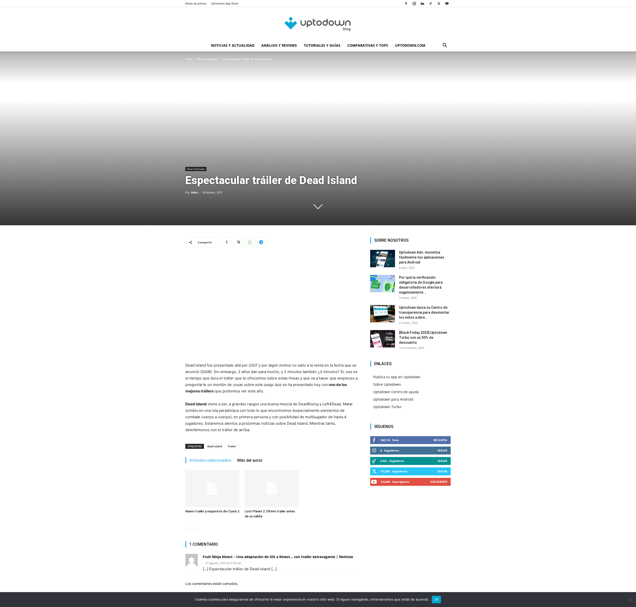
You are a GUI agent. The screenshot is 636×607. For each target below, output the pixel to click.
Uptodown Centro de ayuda (396, 391)
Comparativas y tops (367, 45)
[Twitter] (438, 3)
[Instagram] (414, 3)
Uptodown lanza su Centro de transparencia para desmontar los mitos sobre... (424, 312)
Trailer (232, 446)
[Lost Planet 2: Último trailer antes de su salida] (272, 488)
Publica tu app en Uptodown (397, 377)
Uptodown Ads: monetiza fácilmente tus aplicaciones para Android (421, 257)
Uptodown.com (410, 45)
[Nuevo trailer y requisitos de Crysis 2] (212, 488)
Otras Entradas (207, 59)
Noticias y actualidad (232, 45)
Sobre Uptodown (387, 384)
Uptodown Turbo (387, 406)
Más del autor (250, 460)
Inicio (189, 59)
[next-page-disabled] (196, 526)
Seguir (442, 450)
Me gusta (440, 440)
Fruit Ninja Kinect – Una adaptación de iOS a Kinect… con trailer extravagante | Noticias (278, 556)
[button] (445, 45)
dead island (214, 446)
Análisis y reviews (279, 45)
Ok (436, 599)
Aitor (194, 192)
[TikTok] (430, 3)
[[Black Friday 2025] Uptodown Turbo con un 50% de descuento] (382, 338)
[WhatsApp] (249, 242)
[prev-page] (188, 526)
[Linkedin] (422, 3)
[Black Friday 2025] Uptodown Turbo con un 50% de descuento (423, 337)
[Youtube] (447, 3)
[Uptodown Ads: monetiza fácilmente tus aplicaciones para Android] (382, 258)
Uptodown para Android (393, 399)
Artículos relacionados (210, 460)
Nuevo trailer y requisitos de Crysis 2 (212, 511)
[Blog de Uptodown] (318, 23)
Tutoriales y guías (322, 45)
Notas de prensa (195, 3)
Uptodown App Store (224, 3)
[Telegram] (261, 242)
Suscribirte (438, 482)
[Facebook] (406, 3)
